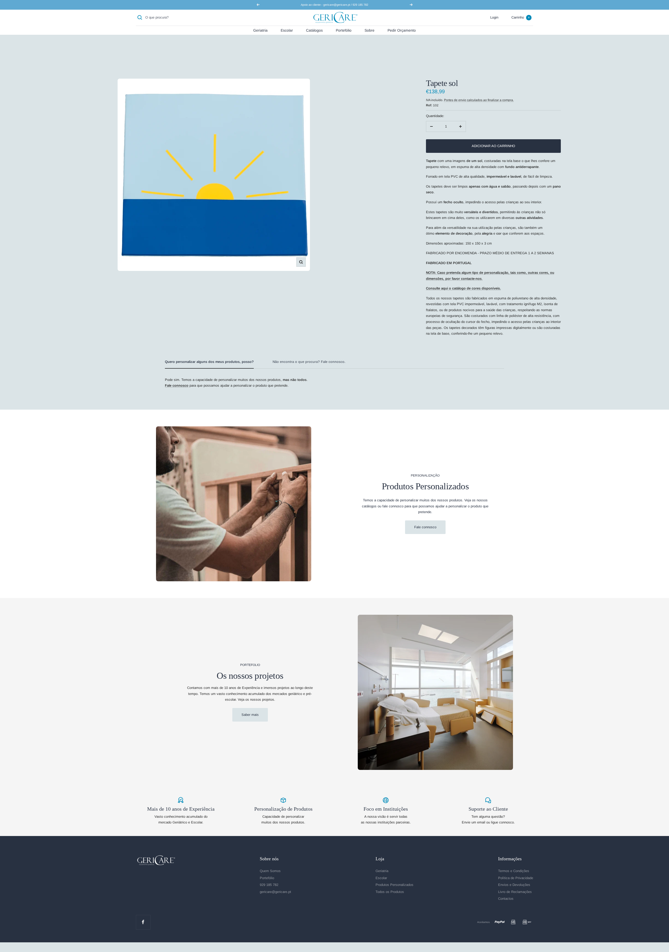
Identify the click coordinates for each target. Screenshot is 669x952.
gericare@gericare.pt (275, 892)
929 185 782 (269, 885)
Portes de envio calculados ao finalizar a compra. (479, 100)
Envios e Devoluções (514, 885)
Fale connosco (425, 527)
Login (494, 17)
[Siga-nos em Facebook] (143, 922)
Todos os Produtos (390, 892)
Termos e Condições (513, 871)
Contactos (506, 899)
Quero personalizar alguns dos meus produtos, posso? (209, 362)
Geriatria (260, 30)
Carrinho (520, 17)
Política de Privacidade (515, 878)
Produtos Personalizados (394, 885)
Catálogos (314, 30)
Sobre (369, 30)
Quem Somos (270, 871)
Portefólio (343, 30)
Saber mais (250, 715)
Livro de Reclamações (515, 892)
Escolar (287, 30)
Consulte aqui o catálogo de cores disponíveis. (463, 288)
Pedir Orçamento (402, 30)
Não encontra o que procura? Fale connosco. (309, 362)
